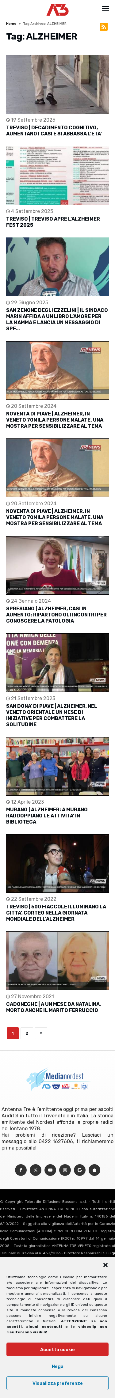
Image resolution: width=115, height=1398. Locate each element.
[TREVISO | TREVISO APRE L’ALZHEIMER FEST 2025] (57, 175)
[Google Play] (80, 1170)
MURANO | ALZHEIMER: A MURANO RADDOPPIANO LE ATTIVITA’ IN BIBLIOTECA (47, 816)
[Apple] (94, 1170)
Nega (57, 1366)
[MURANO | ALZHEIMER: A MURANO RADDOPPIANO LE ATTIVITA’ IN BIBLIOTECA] (57, 766)
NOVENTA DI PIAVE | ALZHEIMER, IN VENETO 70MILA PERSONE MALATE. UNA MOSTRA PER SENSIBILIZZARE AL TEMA (54, 420)
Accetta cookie (57, 1349)
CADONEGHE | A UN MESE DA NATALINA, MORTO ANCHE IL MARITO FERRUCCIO (53, 1007)
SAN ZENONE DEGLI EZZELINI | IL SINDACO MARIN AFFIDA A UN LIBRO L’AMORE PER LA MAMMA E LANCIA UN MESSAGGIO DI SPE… (57, 319)
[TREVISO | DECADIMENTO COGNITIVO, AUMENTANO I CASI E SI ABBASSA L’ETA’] (57, 84)
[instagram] (65, 1170)
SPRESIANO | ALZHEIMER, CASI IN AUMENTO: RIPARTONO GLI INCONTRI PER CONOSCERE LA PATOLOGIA (56, 615)
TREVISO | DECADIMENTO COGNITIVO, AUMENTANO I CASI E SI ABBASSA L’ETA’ (54, 131)
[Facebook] (21, 1170)
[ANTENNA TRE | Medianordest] (57, 3)
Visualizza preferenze (58, 1383)
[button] (105, 1265)
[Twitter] (35, 1170)
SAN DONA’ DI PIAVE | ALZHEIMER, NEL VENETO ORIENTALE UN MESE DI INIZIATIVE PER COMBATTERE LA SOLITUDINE (51, 715)
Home (11, 24)
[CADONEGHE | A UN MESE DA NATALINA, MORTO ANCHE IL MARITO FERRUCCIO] (57, 960)
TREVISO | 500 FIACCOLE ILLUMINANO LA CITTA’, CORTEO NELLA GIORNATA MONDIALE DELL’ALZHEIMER (56, 913)
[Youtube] (50, 1170)
